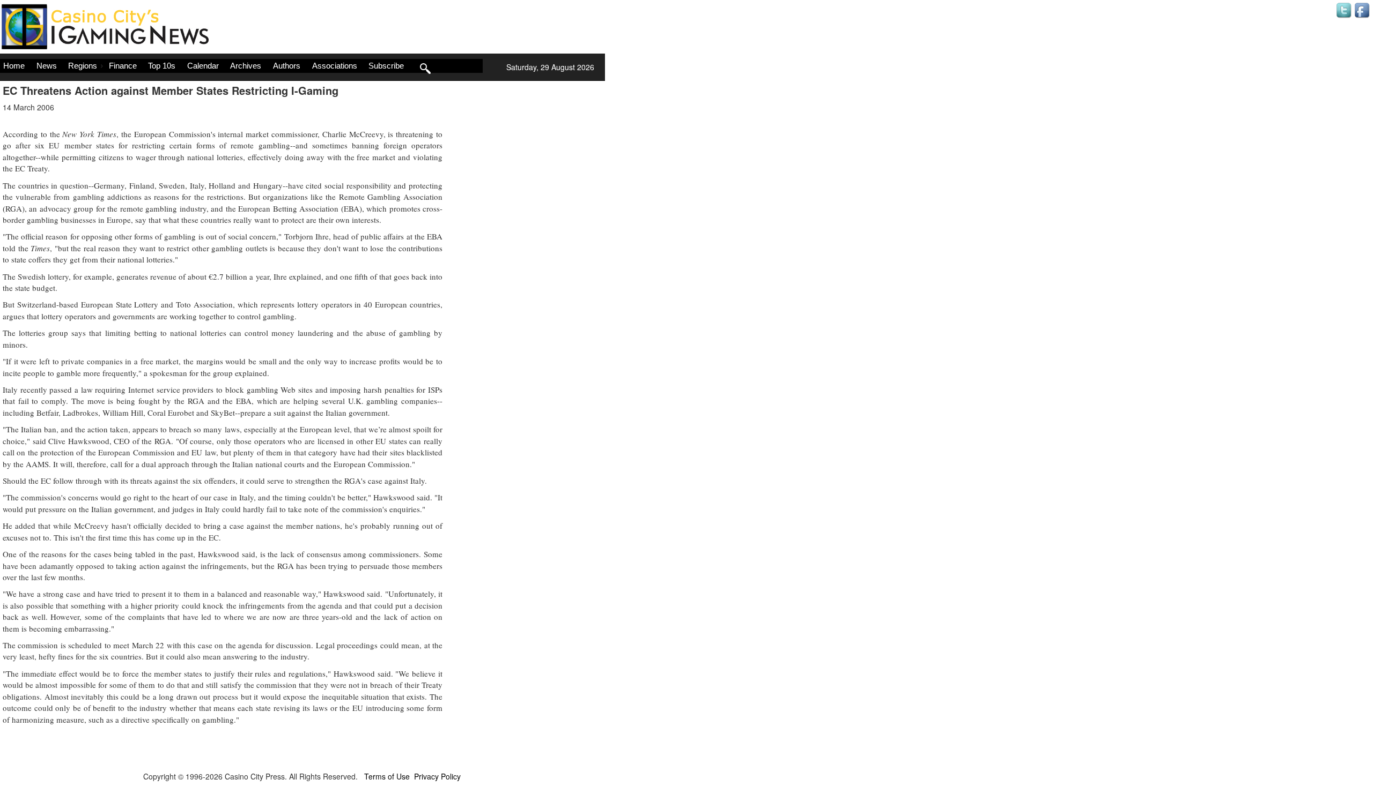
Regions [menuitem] (82, 65)
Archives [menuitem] (245, 65)
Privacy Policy (437, 776)
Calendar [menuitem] (203, 65)
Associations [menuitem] (334, 65)
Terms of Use (387, 776)
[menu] (241, 66)
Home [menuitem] (14, 65)
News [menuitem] (46, 65)
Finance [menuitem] (123, 65)
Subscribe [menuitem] (386, 65)
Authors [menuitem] (286, 65)
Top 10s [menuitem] (161, 65)
